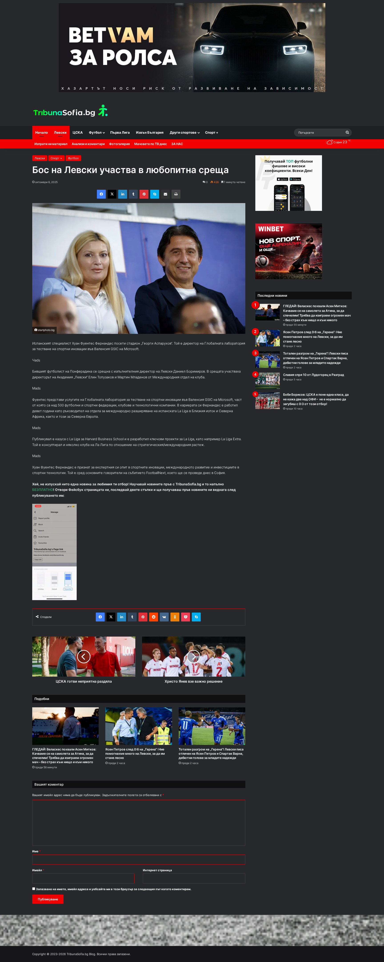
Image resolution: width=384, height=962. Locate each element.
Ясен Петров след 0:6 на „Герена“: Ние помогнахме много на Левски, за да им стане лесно (135, 753)
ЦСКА (78, 132)
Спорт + (211, 132)
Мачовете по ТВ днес (150, 144)
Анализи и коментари (88, 144)
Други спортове (183, 132)
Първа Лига (120, 132)
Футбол (95, 132)
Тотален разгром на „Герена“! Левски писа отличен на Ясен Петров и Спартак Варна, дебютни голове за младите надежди (211, 753)
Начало (41, 132)
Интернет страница (157, 870)
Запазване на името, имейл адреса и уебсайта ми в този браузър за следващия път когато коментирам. (113, 889)
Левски (60, 132)
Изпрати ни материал (50, 144)
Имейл (38, 870)
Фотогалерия (119, 144)
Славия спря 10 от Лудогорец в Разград (313, 375)
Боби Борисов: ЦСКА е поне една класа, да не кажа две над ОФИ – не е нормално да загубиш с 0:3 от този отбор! (316, 399)
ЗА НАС (177, 144)
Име (36, 851)
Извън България (150, 132)
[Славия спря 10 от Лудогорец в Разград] (267, 381)
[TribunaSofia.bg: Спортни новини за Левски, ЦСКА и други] (71, 111)
